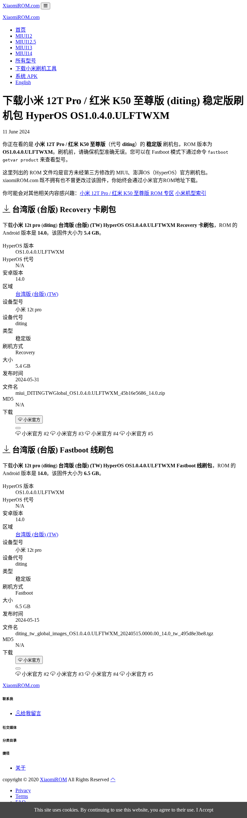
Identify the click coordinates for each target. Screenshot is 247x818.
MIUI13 (23, 47)
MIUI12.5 (25, 41)
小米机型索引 (190, 193)
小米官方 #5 (139, 433)
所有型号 (25, 60)
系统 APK (26, 76)
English (23, 82)
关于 (20, 768)
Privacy (23, 790)
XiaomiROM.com (21, 5)
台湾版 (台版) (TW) (36, 294)
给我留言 (31, 713)
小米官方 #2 (35, 433)
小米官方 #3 (69, 433)
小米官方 (31, 419)
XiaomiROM (53, 779)
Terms (21, 796)
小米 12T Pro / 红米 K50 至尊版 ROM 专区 (127, 193)
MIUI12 (23, 36)
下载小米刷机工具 (36, 68)
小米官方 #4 (104, 433)
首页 (20, 30)
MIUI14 (23, 53)
